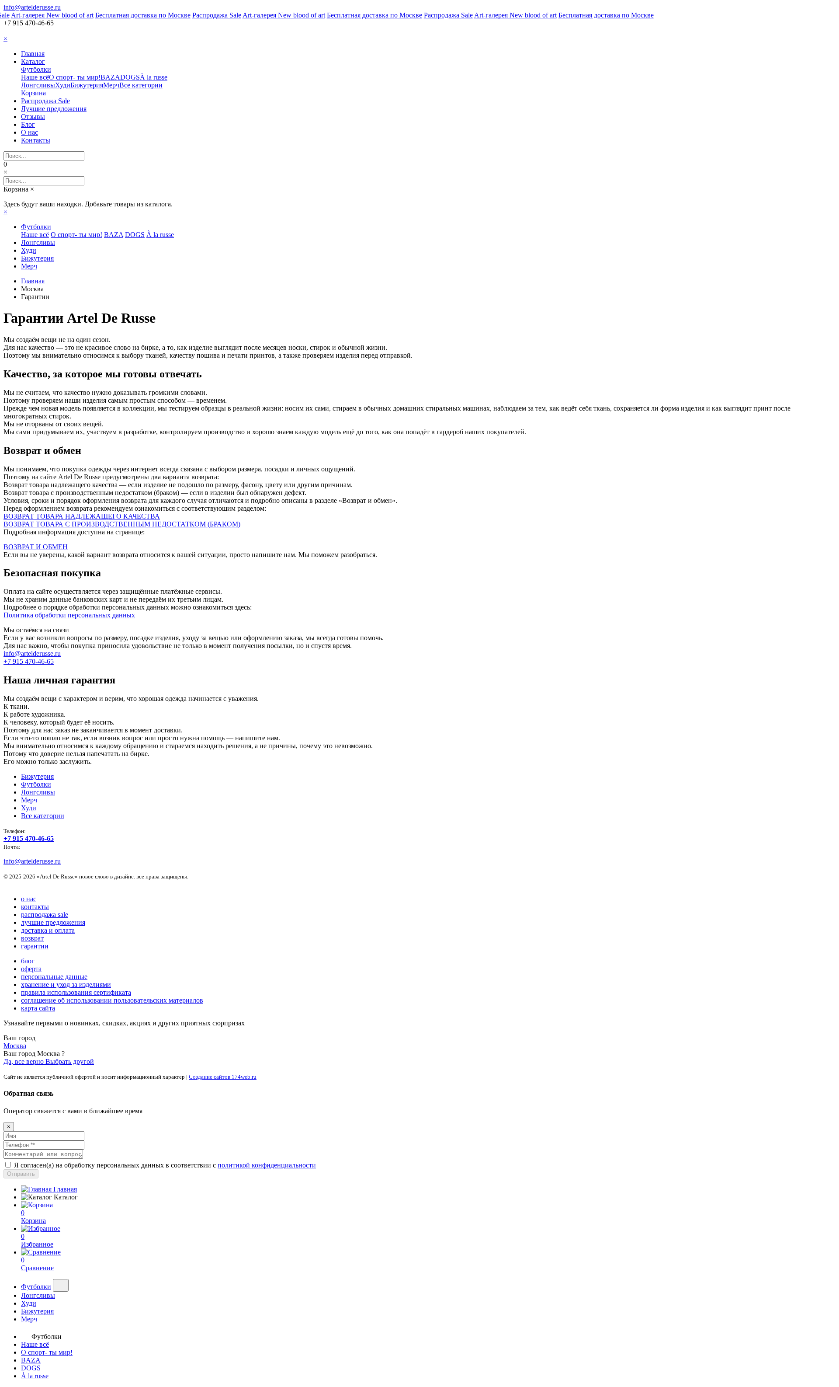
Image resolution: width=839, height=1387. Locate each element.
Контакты (35, 140)
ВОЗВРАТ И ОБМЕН (35, 547)
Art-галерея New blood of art (45, 15)
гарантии (35, 946)
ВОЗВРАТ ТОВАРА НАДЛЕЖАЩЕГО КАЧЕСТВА (81, 516)
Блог (28, 124)
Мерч (111, 85)
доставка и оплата (48, 930)
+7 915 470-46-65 (28, 661)
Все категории (141, 85)
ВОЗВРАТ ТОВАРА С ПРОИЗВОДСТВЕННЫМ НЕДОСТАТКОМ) (121, 524)
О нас (29, 132)
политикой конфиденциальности (267, 1165)
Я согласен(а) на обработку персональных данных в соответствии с (165, 1165)
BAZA (110, 77)
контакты (35, 906)
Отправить (21, 1174)
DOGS (130, 77)
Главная (33, 53)
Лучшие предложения (54, 108)
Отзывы (33, 116)
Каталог (33, 61)
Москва (14, 1045)
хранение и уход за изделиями (66, 984)
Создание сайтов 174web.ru (223, 1076)
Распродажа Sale (209, 15)
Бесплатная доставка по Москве (136, 15)
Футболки (36, 69)
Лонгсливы (38, 85)
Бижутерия (86, 85)
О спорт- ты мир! (75, 77)
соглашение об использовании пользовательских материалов (112, 1000)
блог (28, 961)
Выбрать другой (69, 1061)
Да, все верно (24, 1061)
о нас (28, 899)
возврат (32, 938)
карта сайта (38, 1008)
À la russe (153, 77)
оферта (31, 968)
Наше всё (35, 77)
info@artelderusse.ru (32, 7)
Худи (62, 85)
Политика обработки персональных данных (69, 615)
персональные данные (54, 976)
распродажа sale (44, 914)
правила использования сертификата (76, 992)
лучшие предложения (53, 922)
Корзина (33, 93)
